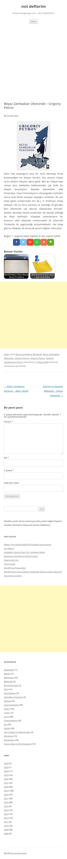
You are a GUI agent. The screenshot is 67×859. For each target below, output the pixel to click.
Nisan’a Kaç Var (11, 560)
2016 (6, 802)
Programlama (10, 720)
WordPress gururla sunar (15, 853)
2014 (6, 810)
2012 (6, 817)
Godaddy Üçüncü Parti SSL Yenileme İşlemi (24, 552)
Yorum (8, 421)
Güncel (7, 701)
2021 (6, 782)
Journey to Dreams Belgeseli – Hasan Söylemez (53, 391)
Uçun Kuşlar (9, 563)
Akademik (8, 669)
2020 (6, 786)
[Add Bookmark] (43, 242)
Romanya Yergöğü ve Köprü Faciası (21, 556)
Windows (8, 736)
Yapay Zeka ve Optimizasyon (18, 743)
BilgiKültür (9, 677)
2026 (6, 763)
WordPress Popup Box (15, 567)
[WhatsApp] (37, 242)
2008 (6, 833)
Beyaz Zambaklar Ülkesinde (29, 354)
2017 (6, 798)
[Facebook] (16, 242)
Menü (33, 21)
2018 (6, 794)
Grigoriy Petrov (38, 358)
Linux (6, 716)
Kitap (6, 354)
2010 (6, 825)
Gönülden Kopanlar (13, 697)
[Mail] (30, 242)
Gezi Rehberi (10, 693)
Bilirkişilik (8, 681)
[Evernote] (50, 242)
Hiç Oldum (9, 548)
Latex (6, 712)
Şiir (5, 724)
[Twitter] (23, 242)
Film (6, 689)
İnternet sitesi (11, 482)
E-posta (9, 470)
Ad (6, 457)
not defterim (33, 6)
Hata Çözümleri (11, 704)
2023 (6, 775)
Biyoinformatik (11, 685)
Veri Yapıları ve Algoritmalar (17, 732)
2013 (6, 814)
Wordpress (9, 740)
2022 (6, 778)
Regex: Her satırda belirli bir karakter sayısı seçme (27, 544)
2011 (6, 821)
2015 (6, 806)
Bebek (7, 673)
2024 (6, 771)
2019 (6, 790)
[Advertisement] (33, 58)
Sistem (7, 728)
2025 (6, 767)
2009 (6, 829)
